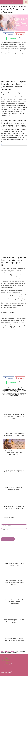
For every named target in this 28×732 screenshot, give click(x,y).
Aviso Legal (9, 671)
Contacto (3, 671)
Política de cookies (6, 672)
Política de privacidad (18, 671)
